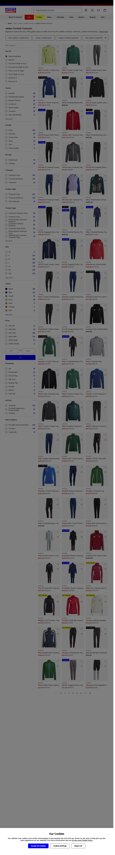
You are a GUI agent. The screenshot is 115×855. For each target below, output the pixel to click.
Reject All (78, 846)
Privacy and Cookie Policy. (82, 840)
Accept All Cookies (38, 846)
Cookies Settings (60, 846)
